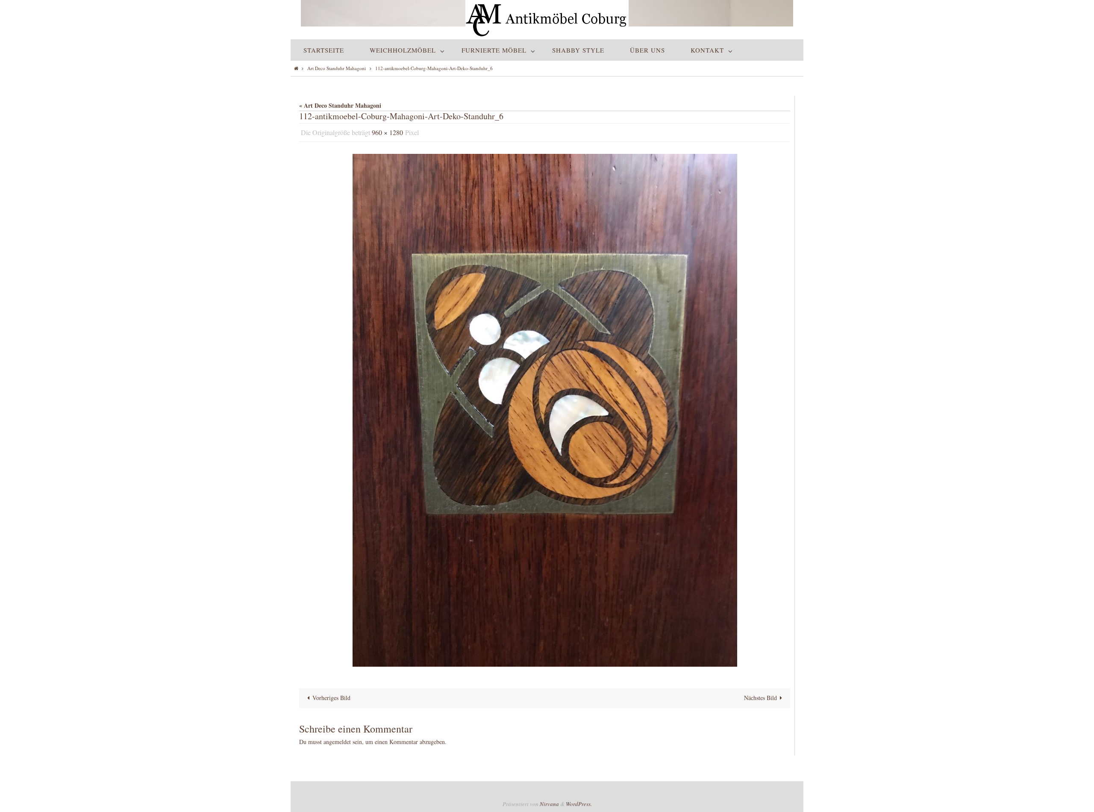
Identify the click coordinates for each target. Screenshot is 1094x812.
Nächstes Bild (760, 698)
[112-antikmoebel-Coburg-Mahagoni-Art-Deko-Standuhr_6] (544, 410)
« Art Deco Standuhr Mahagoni (340, 105)
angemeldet (337, 742)
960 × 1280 (387, 132)
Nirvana (549, 804)
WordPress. (579, 804)
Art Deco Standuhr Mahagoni (336, 68)
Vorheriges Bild (331, 698)
